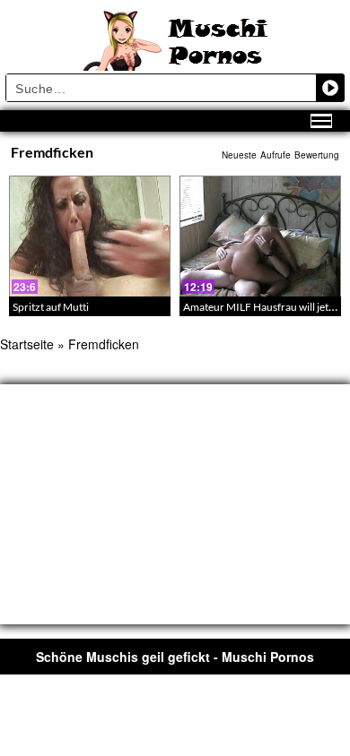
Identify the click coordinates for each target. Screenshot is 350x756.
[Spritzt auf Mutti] (90, 236)
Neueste (239, 155)
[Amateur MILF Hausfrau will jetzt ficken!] (260, 236)
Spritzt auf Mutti (51, 307)
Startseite (27, 344)
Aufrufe (275, 155)
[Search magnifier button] (330, 87)
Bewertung (316, 155)
